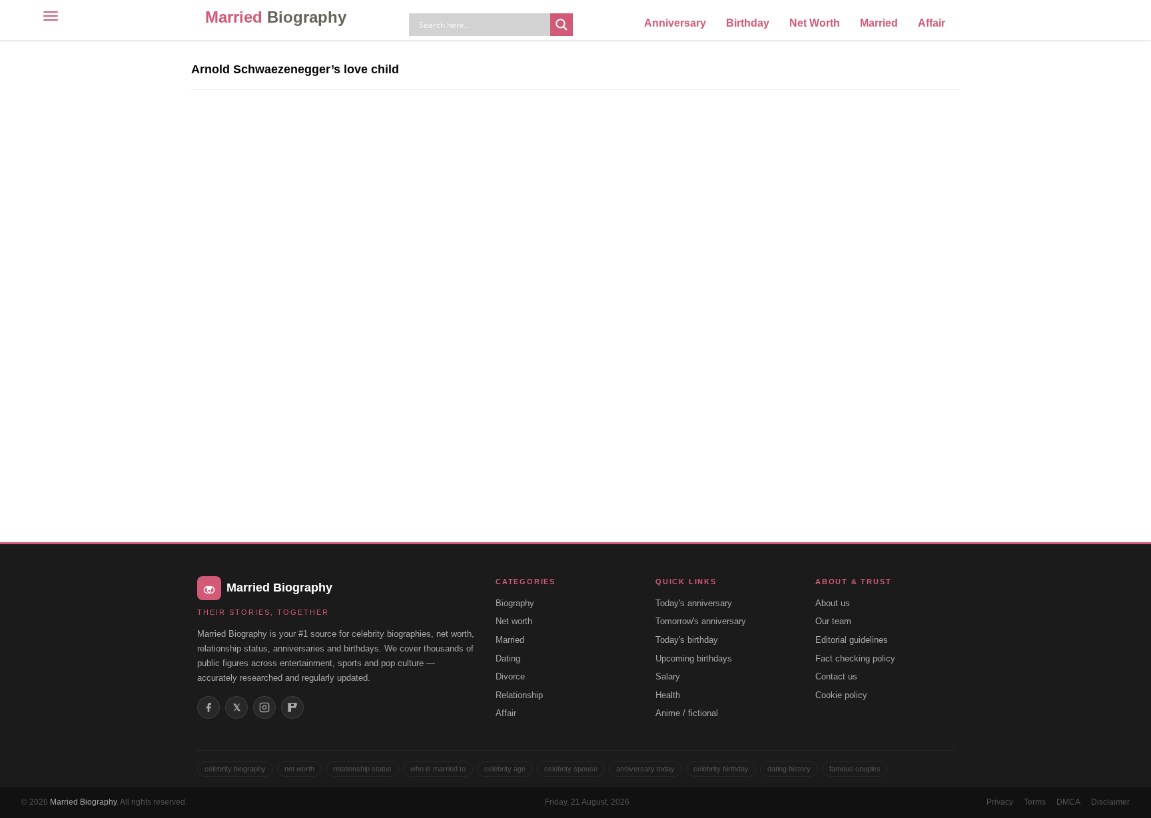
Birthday (747, 23)
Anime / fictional (686, 713)
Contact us (836, 676)
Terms (1035, 802)
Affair (931, 23)
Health (667, 695)
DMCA (1068, 802)
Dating (508, 658)
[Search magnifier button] (561, 24)
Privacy (999, 802)
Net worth (514, 621)
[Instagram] (264, 707)
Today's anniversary (693, 603)
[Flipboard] (292, 707)
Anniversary (675, 23)
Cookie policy (841, 695)
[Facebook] (208, 707)
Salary (667, 676)
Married (275, 17)
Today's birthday (686, 640)
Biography (515, 603)
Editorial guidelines (851, 640)
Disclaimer (1110, 802)
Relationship (519, 695)
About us (832, 603)
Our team (833, 621)
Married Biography (83, 802)
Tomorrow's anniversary (700, 621)
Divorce (510, 676)
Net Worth (814, 23)
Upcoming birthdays (693, 658)
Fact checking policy (855, 658)
